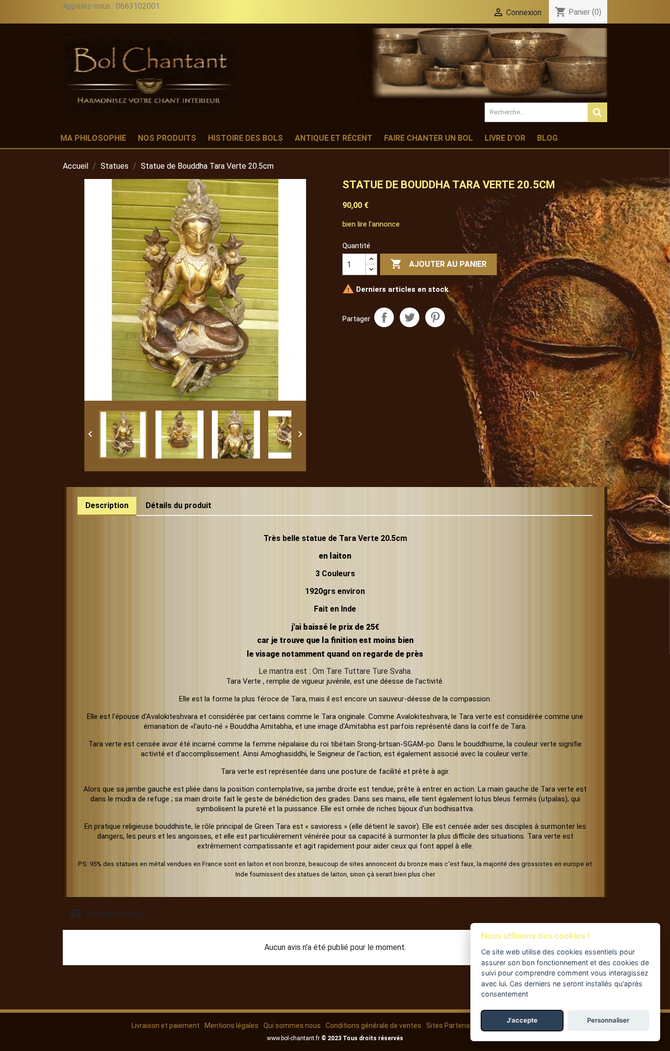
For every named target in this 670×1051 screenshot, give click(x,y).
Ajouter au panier (438, 264)
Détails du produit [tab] (178, 505)
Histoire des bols (245, 138)
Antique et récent (333, 138)
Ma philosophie (93, 138)
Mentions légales (231, 1025)
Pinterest (435, 317)
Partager (384, 317)
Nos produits (167, 138)
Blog (547, 138)
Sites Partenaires (454, 1025)
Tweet (409, 317)
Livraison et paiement (165, 1025)
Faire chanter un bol (428, 138)
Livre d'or (505, 138)
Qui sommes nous (292, 1025)
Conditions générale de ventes (373, 1025)
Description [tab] (107, 505)
